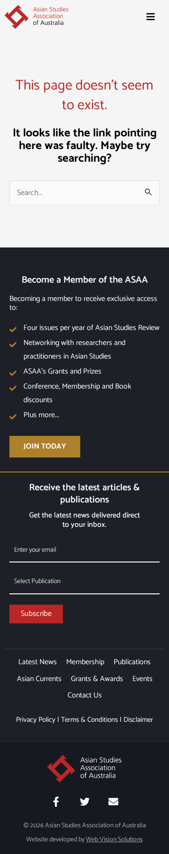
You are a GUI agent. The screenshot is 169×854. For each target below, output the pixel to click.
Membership (85, 662)
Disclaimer (138, 720)
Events (142, 679)
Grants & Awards (97, 679)
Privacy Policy (35, 720)
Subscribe (36, 613)
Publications (132, 662)
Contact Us (85, 695)
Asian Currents (39, 679)
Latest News (37, 662)
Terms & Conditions (89, 720)
